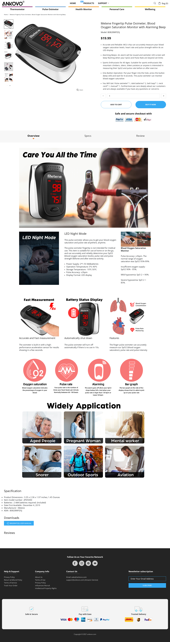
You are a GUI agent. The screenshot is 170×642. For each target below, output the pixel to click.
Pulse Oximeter (50, 9)
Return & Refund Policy (13, 580)
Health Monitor (84, 9)
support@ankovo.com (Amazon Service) (82, 580)
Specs (87, 135)
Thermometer (17, 9)
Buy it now (150, 104)
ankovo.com (91, 634)
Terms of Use (40, 580)
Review (140, 135)
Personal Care (117, 9)
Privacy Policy (9, 577)
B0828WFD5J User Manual (20, 523)
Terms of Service (10, 582)
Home (6, 14)
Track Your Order (10, 585)
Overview (33, 135)
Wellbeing (150, 9)
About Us (38, 577)
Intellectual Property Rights (46, 588)
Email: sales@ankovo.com (76, 577)
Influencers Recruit (42, 585)
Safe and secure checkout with (133, 113)
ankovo (13, 3)
